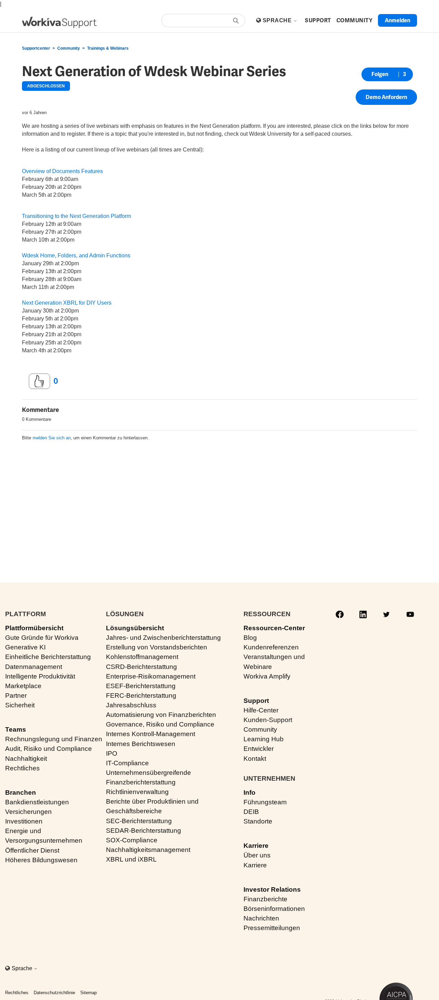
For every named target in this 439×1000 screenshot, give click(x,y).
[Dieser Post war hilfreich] (39, 381)
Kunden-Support (268, 719)
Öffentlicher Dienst (32, 850)
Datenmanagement (33, 666)
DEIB (251, 811)
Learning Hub (264, 739)
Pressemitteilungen (272, 927)
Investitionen (24, 821)
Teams (15, 729)
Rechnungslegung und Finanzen (53, 739)
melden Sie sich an (52, 437)
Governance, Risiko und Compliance (160, 724)
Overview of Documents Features (62, 171)
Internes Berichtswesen (140, 743)
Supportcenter (36, 48)
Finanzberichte (265, 899)
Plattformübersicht (34, 628)
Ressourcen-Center (274, 628)
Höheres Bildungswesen (41, 860)
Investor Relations (272, 889)
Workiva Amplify (267, 676)
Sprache (278, 20)
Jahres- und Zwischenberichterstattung (163, 637)
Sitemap (88, 992)
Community (68, 48)
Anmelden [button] (397, 20)
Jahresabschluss (131, 705)
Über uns (257, 855)
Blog (250, 637)
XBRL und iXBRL (131, 859)
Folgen (379, 74)
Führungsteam (265, 802)
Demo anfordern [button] (386, 97)
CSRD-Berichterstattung (141, 666)
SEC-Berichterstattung (139, 821)
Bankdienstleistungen (37, 802)
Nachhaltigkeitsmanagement (148, 849)
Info (250, 792)
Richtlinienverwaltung (137, 791)
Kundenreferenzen (271, 647)
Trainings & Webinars (108, 48)
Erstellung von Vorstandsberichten (156, 647)
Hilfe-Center (261, 710)
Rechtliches (22, 768)
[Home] (59, 22)
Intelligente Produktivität (40, 676)
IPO (111, 753)
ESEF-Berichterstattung (141, 686)
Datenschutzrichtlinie (54, 992)
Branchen (20, 792)
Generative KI (25, 647)
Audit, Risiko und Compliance (48, 748)
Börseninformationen (274, 908)
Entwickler (259, 748)
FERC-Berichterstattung (141, 695)
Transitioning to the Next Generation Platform (76, 216)
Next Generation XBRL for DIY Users (66, 303)
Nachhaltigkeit (26, 758)
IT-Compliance (127, 763)
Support (256, 700)
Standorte (258, 821)
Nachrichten (261, 918)
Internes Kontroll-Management (150, 733)
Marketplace (23, 686)
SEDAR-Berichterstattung (143, 830)
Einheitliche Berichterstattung (48, 656)
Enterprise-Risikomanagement (150, 676)
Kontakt (255, 758)
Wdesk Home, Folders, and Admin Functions (76, 255)
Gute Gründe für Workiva (42, 637)
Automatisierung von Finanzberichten (161, 714)
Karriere (256, 845)
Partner (16, 695)
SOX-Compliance (131, 840)
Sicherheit (20, 705)
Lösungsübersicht (135, 628)
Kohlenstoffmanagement (142, 656)
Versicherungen (28, 811)
